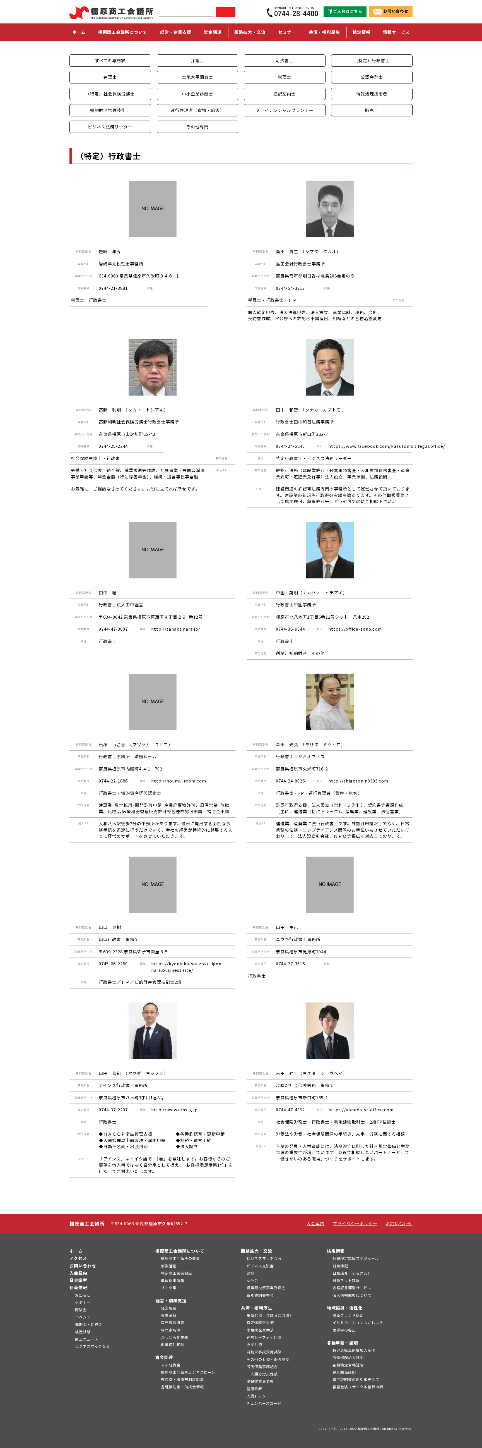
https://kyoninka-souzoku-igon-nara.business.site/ (187, 967)
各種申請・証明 (342, 1343)
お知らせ (83, 1295)
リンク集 (169, 1287)
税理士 (284, 77)
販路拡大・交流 (256, 1251)
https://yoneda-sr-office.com (361, 1109)
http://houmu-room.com (178, 781)
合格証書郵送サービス (352, 1287)
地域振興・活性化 (345, 1308)
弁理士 (110, 77)
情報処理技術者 (371, 94)
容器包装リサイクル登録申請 (357, 1386)
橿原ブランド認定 (348, 1315)
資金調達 (164, 1357)
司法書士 (284, 60)
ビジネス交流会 (260, 1266)
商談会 (81, 1309)
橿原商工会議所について (179, 1251)
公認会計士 (372, 77)
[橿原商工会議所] (111, 11)
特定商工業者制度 (176, 1273)
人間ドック (256, 1396)
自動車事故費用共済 (264, 1351)
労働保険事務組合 (262, 1366)
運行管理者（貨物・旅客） (197, 110)
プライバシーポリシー (355, 1223)
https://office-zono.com (355, 629)
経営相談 (169, 1308)
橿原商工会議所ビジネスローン (188, 1372)
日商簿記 (340, 1266)
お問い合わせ (395, 11)
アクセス (78, 1258)
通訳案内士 (284, 94)
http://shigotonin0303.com (358, 781)
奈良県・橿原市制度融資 (182, 1379)
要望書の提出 (344, 1330)
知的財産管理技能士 (110, 110)
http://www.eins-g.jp (174, 1109)
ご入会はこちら (347, 11)
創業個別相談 (172, 1344)
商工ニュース (86, 1339)
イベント (83, 1317)
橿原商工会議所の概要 (180, 1258)
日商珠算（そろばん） (352, 1273)
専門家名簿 (170, 1330)
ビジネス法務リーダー (110, 127)
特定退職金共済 (260, 1322)
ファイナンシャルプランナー (285, 110)
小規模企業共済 (260, 1330)
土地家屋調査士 (197, 77)
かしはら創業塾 (174, 1337)
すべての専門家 (110, 60)
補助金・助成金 (88, 1324)
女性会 (252, 1280)
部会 (250, 1273)
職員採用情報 (172, 1280)
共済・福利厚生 (256, 1308)
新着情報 (78, 1287)
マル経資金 (170, 1365)
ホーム (79, 32)
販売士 (372, 110)
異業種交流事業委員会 (266, 1287)
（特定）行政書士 (372, 60)
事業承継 (169, 1315)
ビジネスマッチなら (92, 1346)
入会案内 (315, 1223)
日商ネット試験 (346, 1280)
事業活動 (169, 1266)
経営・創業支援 (171, 1300)
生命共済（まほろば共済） (270, 1315)
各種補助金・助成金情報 (182, 1386)
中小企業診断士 (197, 94)
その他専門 (197, 127)
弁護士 (197, 60)
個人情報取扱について (352, 1295)
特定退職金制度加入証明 (353, 1350)
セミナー (287, 32)
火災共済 (254, 1344)
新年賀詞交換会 (260, 1295)
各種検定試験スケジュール (355, 1258)
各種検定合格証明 (348, 1365)
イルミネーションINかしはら (357, 1322)
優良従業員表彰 (260, 1381)
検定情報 (336, 1251)
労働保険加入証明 (348, 1357)
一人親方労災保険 (262, 1374)
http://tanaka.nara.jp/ (175, 629)
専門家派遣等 (172, 1322)
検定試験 (83, 1331)
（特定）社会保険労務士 (110, 94)
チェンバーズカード (264, 1403)
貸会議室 (78, 1280)
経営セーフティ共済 (264, 1337)
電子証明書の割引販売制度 (355, 1379)
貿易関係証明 (344, 1372)
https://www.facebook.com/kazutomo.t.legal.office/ (386, 446)
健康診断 (254, 1388)
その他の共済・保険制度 (268, 1359)
